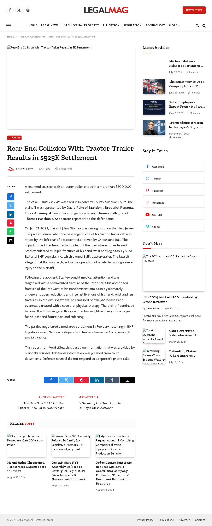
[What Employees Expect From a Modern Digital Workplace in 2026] (154, 107)
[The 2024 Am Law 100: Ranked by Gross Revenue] (174, 272)
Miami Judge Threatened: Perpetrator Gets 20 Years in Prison (26, 467)
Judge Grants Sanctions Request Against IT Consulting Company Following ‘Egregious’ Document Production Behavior (114, 473)
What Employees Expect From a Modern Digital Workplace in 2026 (186, 104)
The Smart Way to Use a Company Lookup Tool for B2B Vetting (186, 84)
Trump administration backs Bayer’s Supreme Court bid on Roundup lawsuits (186, 125)
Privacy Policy (145, 519)
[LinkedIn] (10, 214)
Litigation (111, 25)
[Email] (10, 240)
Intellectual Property (81, 25)
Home (33, 25)
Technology (155, 25)
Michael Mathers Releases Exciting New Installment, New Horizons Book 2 (186, 63)
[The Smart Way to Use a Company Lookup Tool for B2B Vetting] (154, 86)
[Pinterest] (10, 223)
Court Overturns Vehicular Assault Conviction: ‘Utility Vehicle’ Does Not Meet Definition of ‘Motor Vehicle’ (186, 333)
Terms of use (166, 519)
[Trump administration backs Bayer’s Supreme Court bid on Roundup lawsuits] (154, 127)
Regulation (132, 25)
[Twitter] (10, 205)
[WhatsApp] (10, 231)
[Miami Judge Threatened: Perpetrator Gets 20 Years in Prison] (26, 445)
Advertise (184, 519)
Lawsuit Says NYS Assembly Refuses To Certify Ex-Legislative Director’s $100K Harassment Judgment (69, 471)
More (173, 25)
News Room (26, 168)
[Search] (204, 25)
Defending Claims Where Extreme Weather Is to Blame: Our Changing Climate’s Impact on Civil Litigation (184, 353)
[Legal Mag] (106, 10)
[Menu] (8, 25)
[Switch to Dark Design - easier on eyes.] (197, 25)
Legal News (49, 25)
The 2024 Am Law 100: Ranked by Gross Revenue (170, 299)
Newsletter (194, 10)
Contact (200, 519)
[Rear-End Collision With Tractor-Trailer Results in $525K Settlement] (71, 87)
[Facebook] (10, 196)
